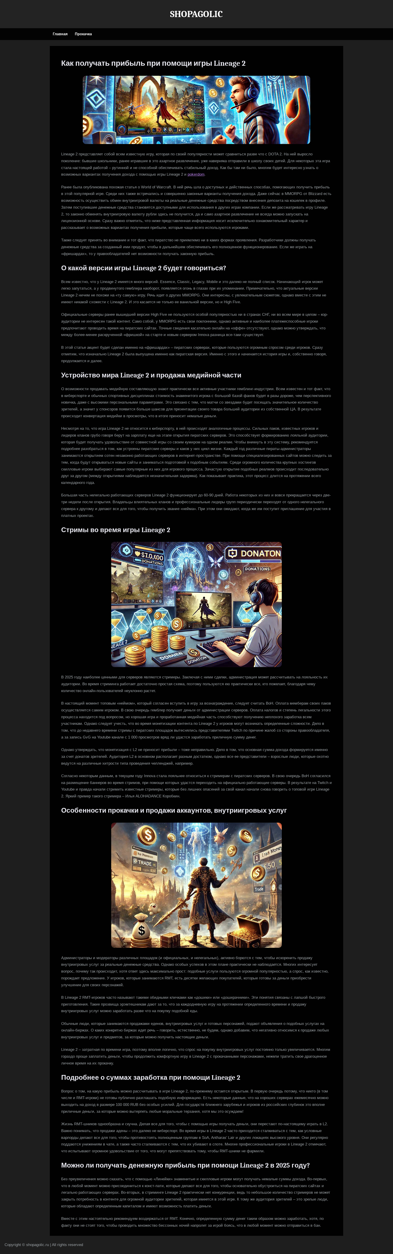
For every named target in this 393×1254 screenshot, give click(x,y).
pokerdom (196, 174)
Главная (60, 34)
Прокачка (83, 34)
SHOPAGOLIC (196, 14)
